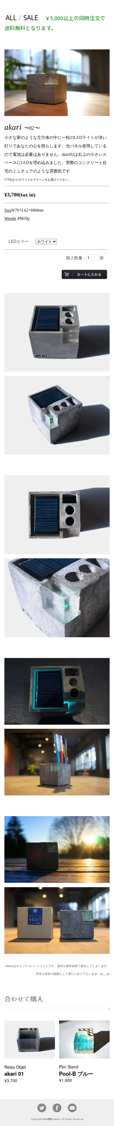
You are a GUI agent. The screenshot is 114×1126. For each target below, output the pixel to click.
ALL (11, 17)
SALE (30, 17)
